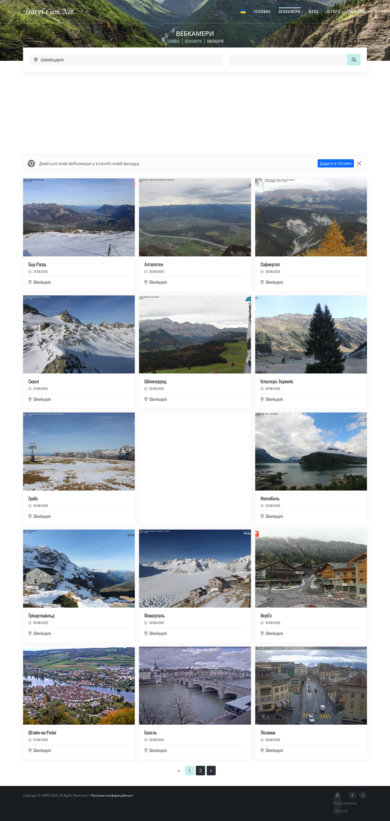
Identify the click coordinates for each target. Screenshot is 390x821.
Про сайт (357, 11)
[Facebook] (352, 795)
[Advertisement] (195, 113)
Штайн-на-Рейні (42, 732)
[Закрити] (359, 163)
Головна (262, 11)
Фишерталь (154, 615)
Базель (150, 732)
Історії (333, 11)
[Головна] (53, 11)
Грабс (33, 498)
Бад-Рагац (37, 264)
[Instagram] (363, 795)
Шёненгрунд (155, 381)
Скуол (33, 381)
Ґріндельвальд (41, 615)
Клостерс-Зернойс (277, 381)
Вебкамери (290, 11)
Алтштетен (153, 264)
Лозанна (268, 732)
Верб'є (266, 615)
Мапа (314, 11)
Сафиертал (270, 264)
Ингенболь (270, 498)
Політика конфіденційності (112, 795)
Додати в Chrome (336, 163)
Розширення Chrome (337, 807)
